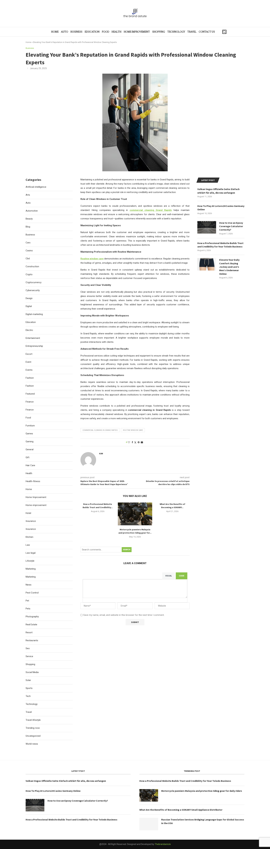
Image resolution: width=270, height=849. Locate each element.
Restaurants (32, 640)
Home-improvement (36, 505)
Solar (28, 680)
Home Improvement (137, 31)
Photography (32, 616)
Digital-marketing (34, 314)
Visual (168, 575)
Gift (27, 457)
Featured (30, 393)
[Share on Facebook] (132, 442)
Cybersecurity (33, 290)
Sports (29, 688)
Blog (28, 226)
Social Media (32, 672)
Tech (28, 696)
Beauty (29, 218)
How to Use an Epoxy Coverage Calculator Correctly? (231, 226)
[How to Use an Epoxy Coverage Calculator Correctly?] (206, 227)
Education (92, 31)
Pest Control (32, 592)
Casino (29, 250)
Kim (101, 453)
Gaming (29, 441)
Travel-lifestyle (33, 720)
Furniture (30, 425)
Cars (28, 242)
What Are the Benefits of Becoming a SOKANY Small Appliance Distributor (180, 809)
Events (29, 369)
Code (181, 575)
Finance (30, 401)
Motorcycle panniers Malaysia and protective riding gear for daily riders (201, 790)
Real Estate (31, 624)
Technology (176, 31)
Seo (28, 648)
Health (116, 31)
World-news (32, 743)
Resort (29, 632)
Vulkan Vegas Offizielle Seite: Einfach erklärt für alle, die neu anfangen (218, 191)
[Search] (224, 32)
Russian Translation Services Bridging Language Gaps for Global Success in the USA (202, 821)
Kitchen (29, 537)
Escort (29, 354)
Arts (28, 194)
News (28, 584)
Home (55, 31)
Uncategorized (33, 735)
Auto (64, 31)
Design (29, 298)
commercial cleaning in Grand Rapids (100, 430)
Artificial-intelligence (36, 186)
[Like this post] (129, 442)
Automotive (32, 210)
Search (126, 549)
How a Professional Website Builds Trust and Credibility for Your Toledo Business (220, 245)
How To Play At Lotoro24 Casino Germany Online (220, 207)
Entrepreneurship (34, 346)
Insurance (31, 521)
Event (28, 362)
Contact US (207, 31)
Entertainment (33, 338)
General (29, 449)
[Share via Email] (142, 442)
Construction (32, 266)
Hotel (28, 513)
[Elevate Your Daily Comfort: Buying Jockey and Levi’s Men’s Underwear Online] (206, 264)
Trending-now (33, 728)
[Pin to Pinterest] (139, 442)
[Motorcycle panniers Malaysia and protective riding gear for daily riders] (135, 514)
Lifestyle (30, 560)
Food (105, 31)
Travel (191, 31)
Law (28, 545)
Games (29, 433)
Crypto (29, 274)
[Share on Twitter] (135, 442)
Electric (29, 330)
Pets (28, 608)
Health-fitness (33, 481)
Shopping (158, 31)
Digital (29, 306)
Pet (27, 600)
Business (76, 31)
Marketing (31, 568)
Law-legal (30, 552)
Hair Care (30, 465)
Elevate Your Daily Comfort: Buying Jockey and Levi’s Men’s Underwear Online (229, 266)
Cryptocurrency (33, 282)
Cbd (28, 258)
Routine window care (133, 430)
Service (29, 656)
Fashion (30, 377)
